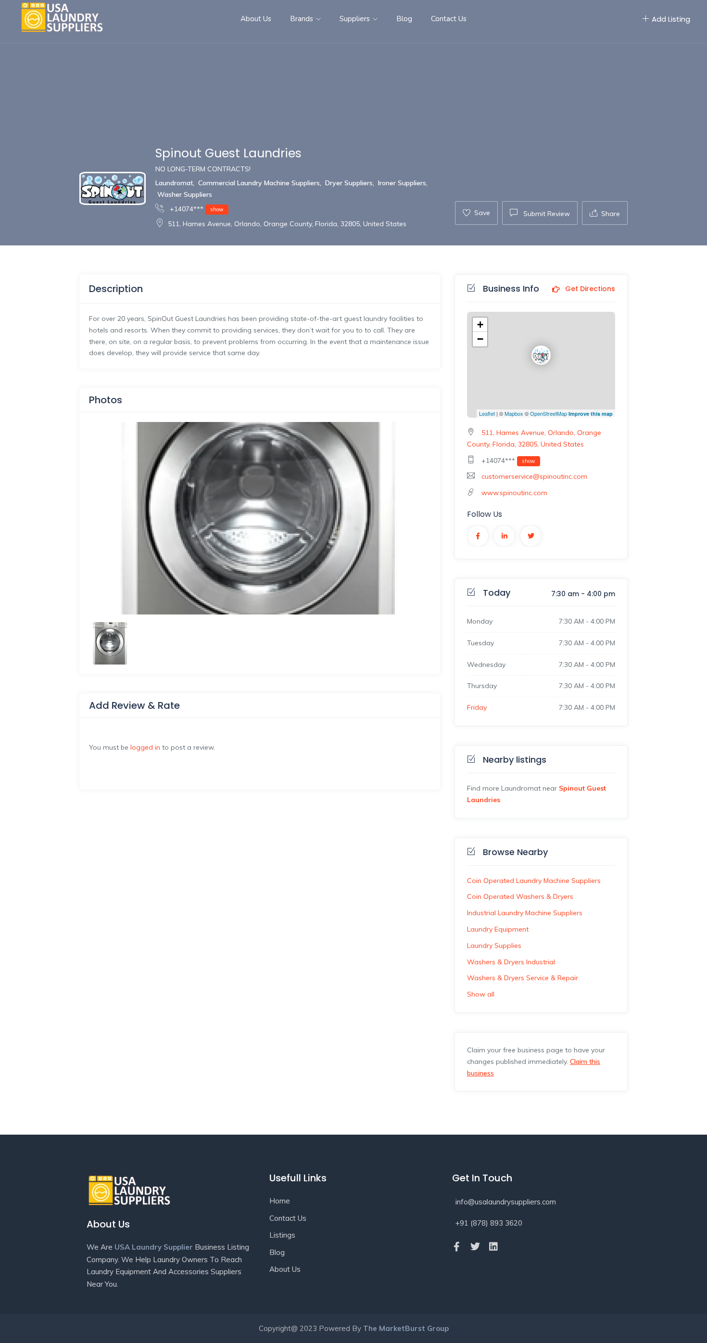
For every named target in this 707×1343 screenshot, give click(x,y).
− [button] (480, 339)
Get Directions (589, 289)
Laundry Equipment (498, 929)
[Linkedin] (493, 1247)
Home (279, 1200)
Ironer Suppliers (402, 183)
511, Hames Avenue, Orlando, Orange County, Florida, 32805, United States (287, 223)
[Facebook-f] (457, 1247)
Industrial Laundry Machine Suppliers (524, 912)
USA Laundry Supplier (153, 1247)
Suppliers (356, 19)
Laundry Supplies (494, 945)
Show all (480, 994)
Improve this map (590, 413)
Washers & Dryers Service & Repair (522, 977)
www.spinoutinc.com (514, 492)
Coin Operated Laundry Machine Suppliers (534, 880)
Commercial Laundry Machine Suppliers (259, 183)
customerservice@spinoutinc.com (534, 476)
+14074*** (196, 209)
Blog (404, 19)
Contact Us (449, 19)
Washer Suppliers (184, 194)
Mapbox (514, 413)
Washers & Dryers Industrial (511, 962)
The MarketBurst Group (406, 1328)
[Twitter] (475, 1247)
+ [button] (480, 325)
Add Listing (671, 19)
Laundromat (174, 183)
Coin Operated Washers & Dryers (520, 896)
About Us (255, 19)
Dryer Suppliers (349, 183)
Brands (302, 19)
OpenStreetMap (548, 413)
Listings (282, 1235)
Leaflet (487, 413)
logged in (145, 747)
